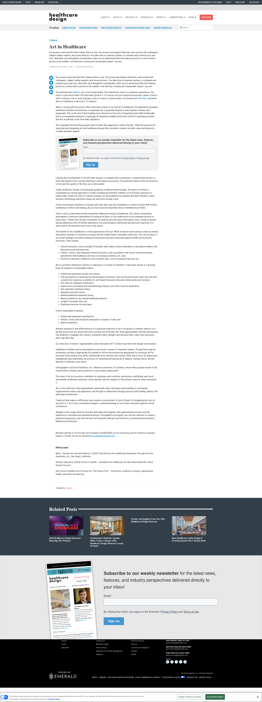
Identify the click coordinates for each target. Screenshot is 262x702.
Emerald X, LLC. (193, 673)
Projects (130, 17)
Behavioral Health (102, 644)
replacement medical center (137, 27)
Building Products (137, 641)
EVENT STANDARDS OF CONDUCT (148, 677)
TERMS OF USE (192, 677)
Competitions (176, 17)
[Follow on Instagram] (172, 661)
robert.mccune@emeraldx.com (177, 655)
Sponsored (65, 648)
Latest (104, 17)
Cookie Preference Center (190, 697)
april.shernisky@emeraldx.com (177, 649)
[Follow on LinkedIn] (167, 661)
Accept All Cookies (215, 697)
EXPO (28, 2)
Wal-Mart (142, 98)
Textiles (133, 654)
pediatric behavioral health (166, 27)
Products (146, 17)
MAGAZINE (39, 2)
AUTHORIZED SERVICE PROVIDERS (121, 677)
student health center (88, 27)
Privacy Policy (53, 699)
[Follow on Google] (185, 661)
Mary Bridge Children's (111, 27)
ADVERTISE (53, 2)
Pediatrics (99, 654)
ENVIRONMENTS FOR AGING (210, 2)
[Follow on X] (180, 661)
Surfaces (134, 651)
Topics (116, 17)
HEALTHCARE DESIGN (12, 2)
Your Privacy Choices (171, 677)
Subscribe (206, 17)
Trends (53, 40)
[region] (131, 697)
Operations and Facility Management (109, 651)
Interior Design (101, 648)
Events (159, 17)
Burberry (76, 92)
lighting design (69, 27)
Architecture (100, 641)
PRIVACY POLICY (205, 677)
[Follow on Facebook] (176, 661)
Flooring (134, 644)
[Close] (258, 697)
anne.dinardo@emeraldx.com (176, 643)
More (191, 17)
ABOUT (95, 677)
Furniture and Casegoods (140, 648)
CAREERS (102, 677)
